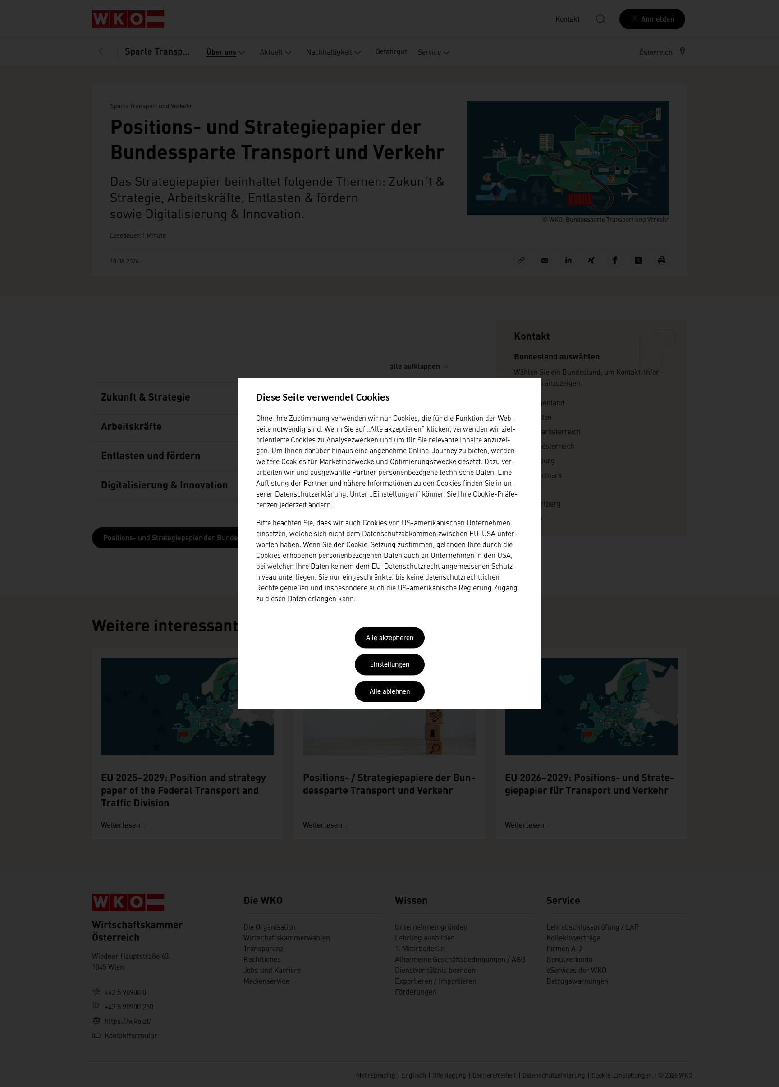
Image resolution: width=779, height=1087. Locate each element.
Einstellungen (389, 665)
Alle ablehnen (390, 691)
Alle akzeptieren (389, 638)
